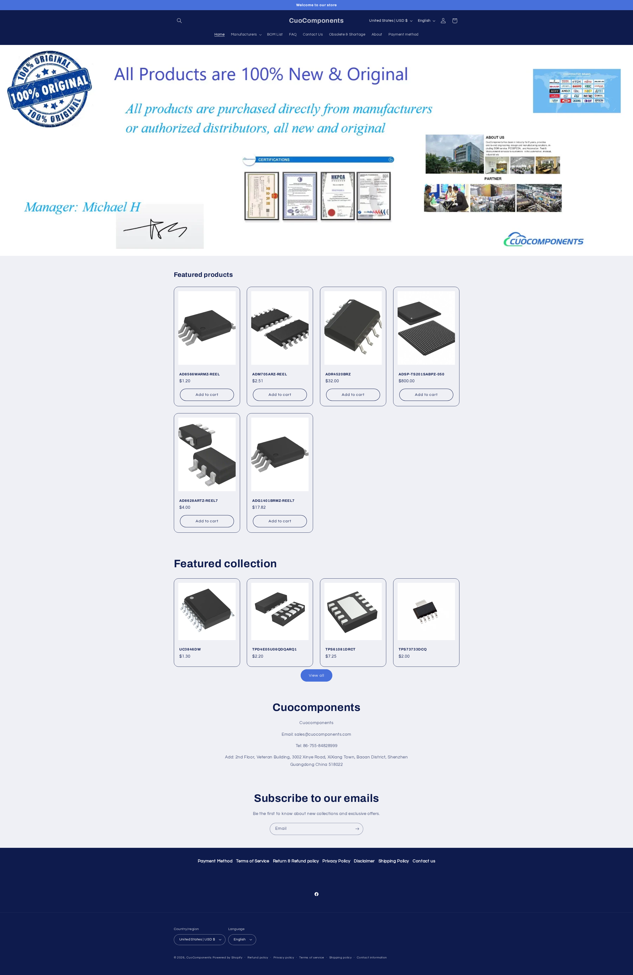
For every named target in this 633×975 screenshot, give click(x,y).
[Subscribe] (357, 829)
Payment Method (215, 861)
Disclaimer (364, 861)
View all (316, 675)
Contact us (424, 861)
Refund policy (258, 957)
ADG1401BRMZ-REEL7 (273, 501)
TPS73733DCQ (413, 649)
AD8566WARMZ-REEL (199, 374)
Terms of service (311, 957)
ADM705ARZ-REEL (269, 374)
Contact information (372, 957)
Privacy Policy (336, 861)
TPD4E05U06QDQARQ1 (274, 649)
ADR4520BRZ (338, 374)
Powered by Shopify (228, 957)
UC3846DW (190, 649)
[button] (179, 20)
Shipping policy (340, 957)
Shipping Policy (394, 861)
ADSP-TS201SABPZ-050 (422, 374)
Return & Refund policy (296, 861)
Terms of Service (252, 861)
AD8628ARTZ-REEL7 (198, 501)
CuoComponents (199, 957)
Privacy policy (283, 957)
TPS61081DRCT (340, 649)
